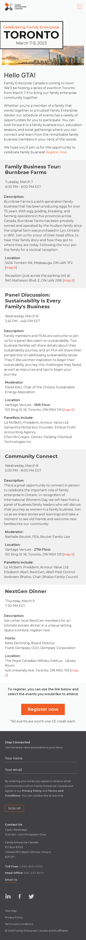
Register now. (56, 152)
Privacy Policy (14, 917)
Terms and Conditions (19, 924)
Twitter (31, 896)
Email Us (11, 879)
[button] (43, 709)
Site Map (11, 910)
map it (11, 268)
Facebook (20, 896)
